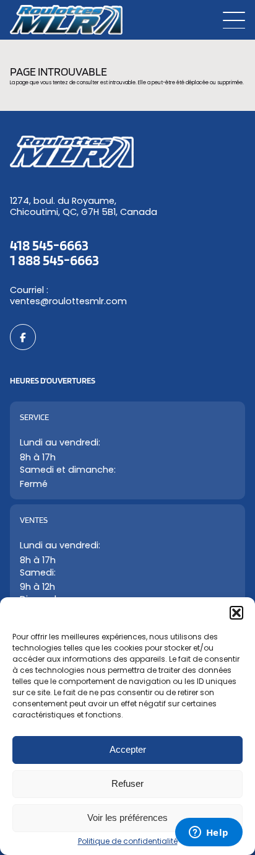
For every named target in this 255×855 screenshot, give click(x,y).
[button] (236, 613)
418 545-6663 (49, 245)
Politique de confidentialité (128, 841)
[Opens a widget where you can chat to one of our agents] (209, 833)
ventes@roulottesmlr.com (68, 301)
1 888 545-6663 (54, 260)
